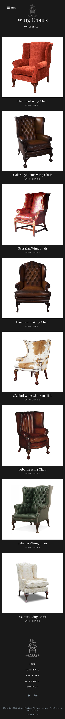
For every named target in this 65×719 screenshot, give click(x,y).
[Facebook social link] (29, 695)
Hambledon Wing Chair (32, 322)
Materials (32, 675)
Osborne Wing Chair (32, 469)
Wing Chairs (32, 105)
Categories (31, 27)
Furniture (32, 670)
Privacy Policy (32, 715)
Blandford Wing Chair (32, 101)
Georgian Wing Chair (32, 248)
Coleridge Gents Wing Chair (32, 175)
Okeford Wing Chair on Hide (32, 395)
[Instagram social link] (36, 695)
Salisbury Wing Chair (32, 543)
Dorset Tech (32, 710)
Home (32, 664)
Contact (32, 687)
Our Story (32, 681)
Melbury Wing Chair (32, 617)
